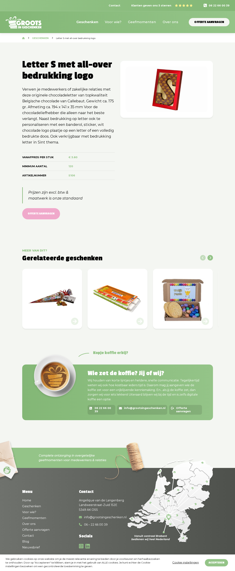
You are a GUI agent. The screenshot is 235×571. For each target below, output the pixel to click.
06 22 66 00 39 (219, 5)
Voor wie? (113, 22)
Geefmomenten (142, 22)
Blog (25, 541)
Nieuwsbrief (31, 547)
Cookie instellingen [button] (185, 562)
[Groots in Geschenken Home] (23, 24)
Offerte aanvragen (209, 22)
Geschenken (87, 22)
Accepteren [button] (216, 562)
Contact (114, 5)
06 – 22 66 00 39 (95, 524)
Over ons (170, 22)
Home (26, 500)
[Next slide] (210, 258)
